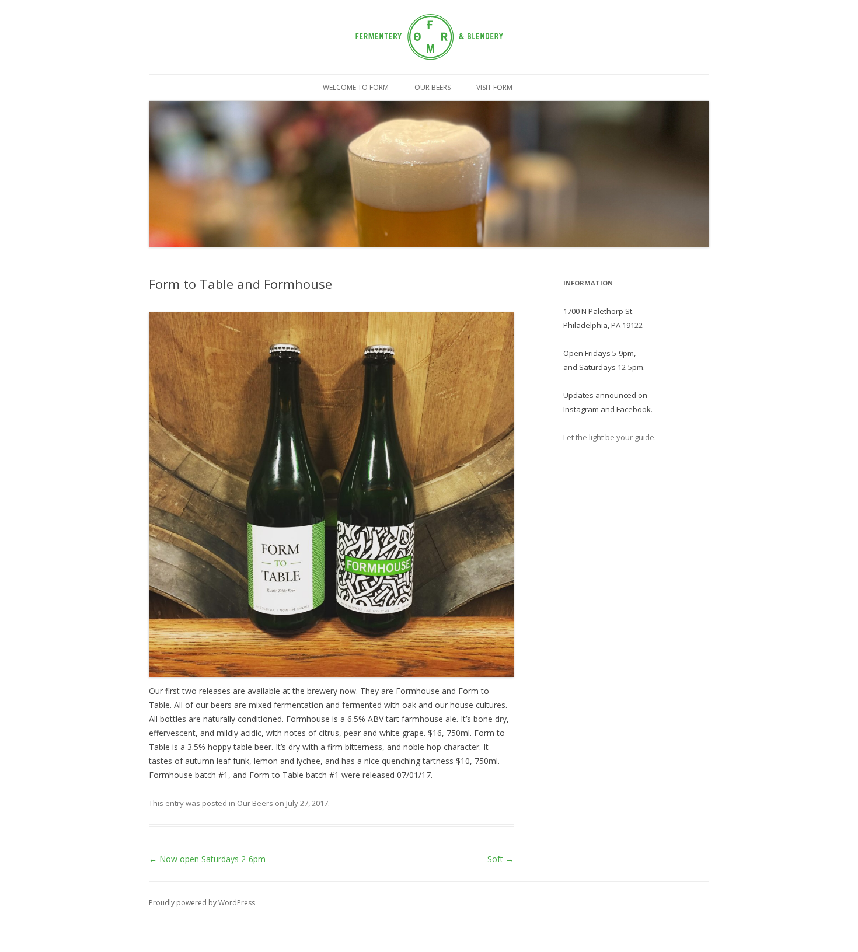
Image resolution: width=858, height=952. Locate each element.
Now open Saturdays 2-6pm (207, 858)
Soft (500, 858)
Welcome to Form (356, 87)
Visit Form (494, 87)
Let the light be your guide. (609, 437)
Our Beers (432, 87)
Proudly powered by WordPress (202, 903)
